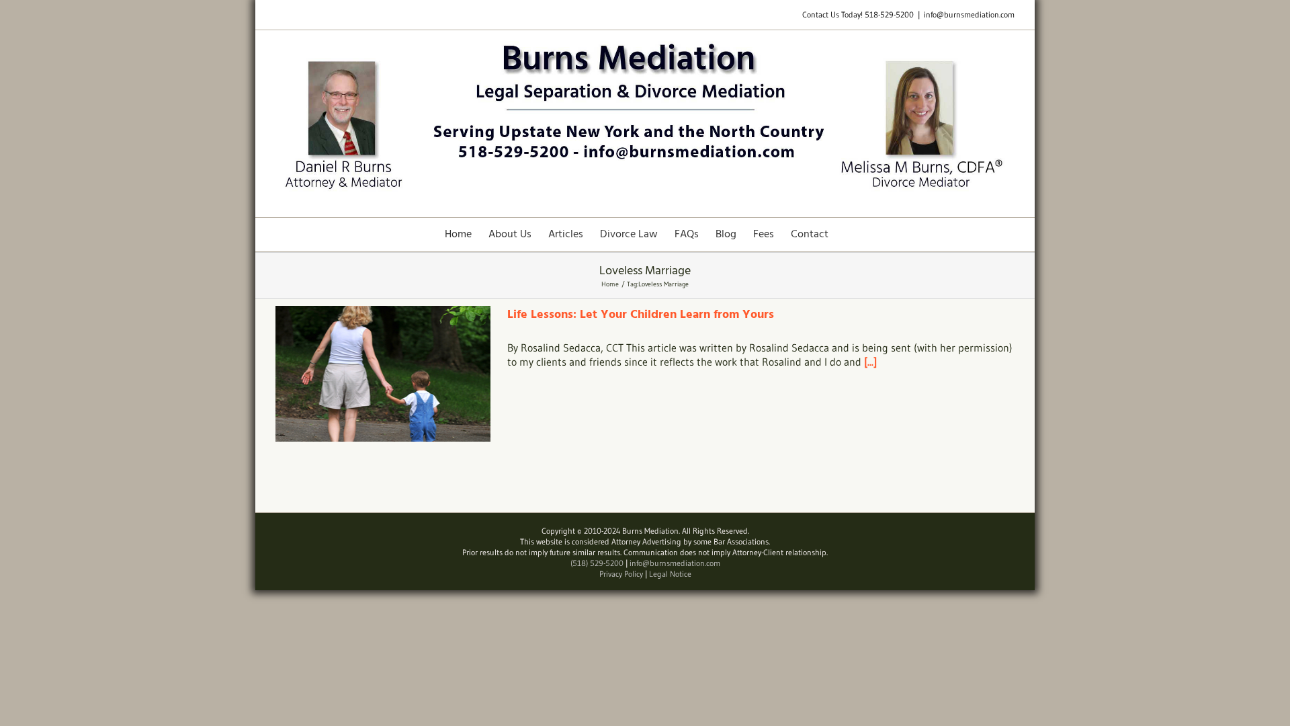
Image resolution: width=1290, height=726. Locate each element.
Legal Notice (670, 574)
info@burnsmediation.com (969, 14)
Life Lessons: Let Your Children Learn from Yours (640, 315)
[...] (870, 361)
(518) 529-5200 (597, 563)
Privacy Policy (621, 574)
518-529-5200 (889, 14)
